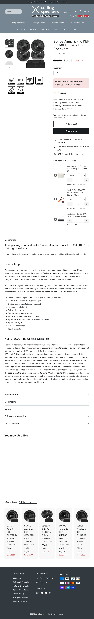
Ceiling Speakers (18, 22)
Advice (20, 29)
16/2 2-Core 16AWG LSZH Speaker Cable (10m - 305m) (76, 192)
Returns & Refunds (21, 586)
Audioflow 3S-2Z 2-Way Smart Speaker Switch (77, 215)
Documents (10, 401)
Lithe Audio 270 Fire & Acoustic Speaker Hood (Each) (77, 169)
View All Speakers (20, 601)
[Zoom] (30, 54)
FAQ (64, 29)
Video (8, 409)
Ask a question (12, 423)
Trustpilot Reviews (21, 597)
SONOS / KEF (59, 53)
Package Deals (38, 22)
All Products (76, 22)
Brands (44, 29)
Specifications (12, 394)
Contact (74, 29)
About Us (17, 578)
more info (75, 84)
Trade (32, 29)
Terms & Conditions (21, 590)
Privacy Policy (18, 593)
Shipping (67, 115)
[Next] (9, 67)
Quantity (57, 67)
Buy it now (71, 131)
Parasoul (60, 614)
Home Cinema (57, 22)
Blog (56, 29)
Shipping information (16, 416)
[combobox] (13, 11)
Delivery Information (21, 582)
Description (11, 239)
